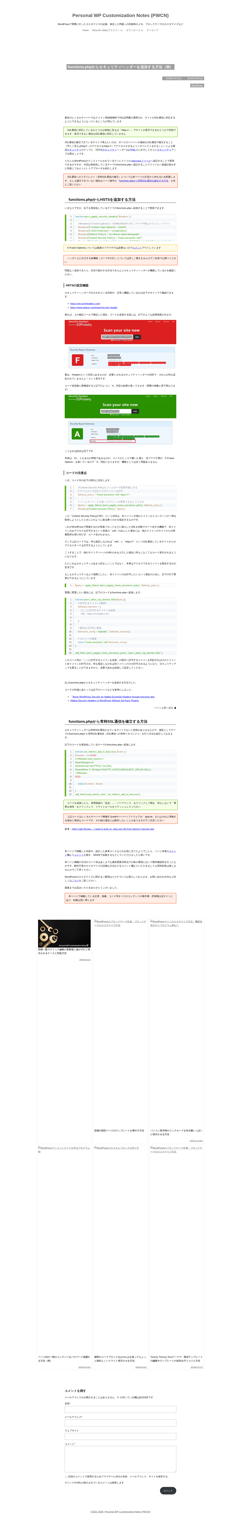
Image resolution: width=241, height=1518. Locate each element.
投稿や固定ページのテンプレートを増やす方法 (119, 1130)
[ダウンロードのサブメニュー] (142, 30)
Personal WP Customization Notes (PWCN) (120, 15)
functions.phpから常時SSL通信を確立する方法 (143, 180)
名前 (67, 1403)
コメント (137, 247)
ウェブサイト (72, 1430)
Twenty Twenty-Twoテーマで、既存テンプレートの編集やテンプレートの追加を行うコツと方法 (176, 1359)
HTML (132, 150)
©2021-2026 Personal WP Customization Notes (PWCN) (120, 1511)
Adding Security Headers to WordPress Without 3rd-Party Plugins (104, 700)
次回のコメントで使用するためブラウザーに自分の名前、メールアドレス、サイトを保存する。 (119, 1476)
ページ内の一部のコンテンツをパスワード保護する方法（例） (64, 1359)
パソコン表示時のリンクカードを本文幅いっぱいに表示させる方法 (176, 1132)
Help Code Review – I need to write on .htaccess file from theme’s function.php (113, 829)
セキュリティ (74, 150)
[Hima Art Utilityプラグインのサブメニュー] (121, 30)
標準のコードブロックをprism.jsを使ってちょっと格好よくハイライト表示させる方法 (120, 1359)
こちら (75, 880)
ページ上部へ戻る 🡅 (165, 708)
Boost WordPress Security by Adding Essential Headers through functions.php (113, 697)
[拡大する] (172, 323)
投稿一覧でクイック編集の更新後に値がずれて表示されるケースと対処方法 (64, 951)
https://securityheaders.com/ (85, 303)
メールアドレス (73, 1417)
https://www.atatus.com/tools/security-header (93, 307)
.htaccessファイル (141, 161)
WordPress (197, 85)
